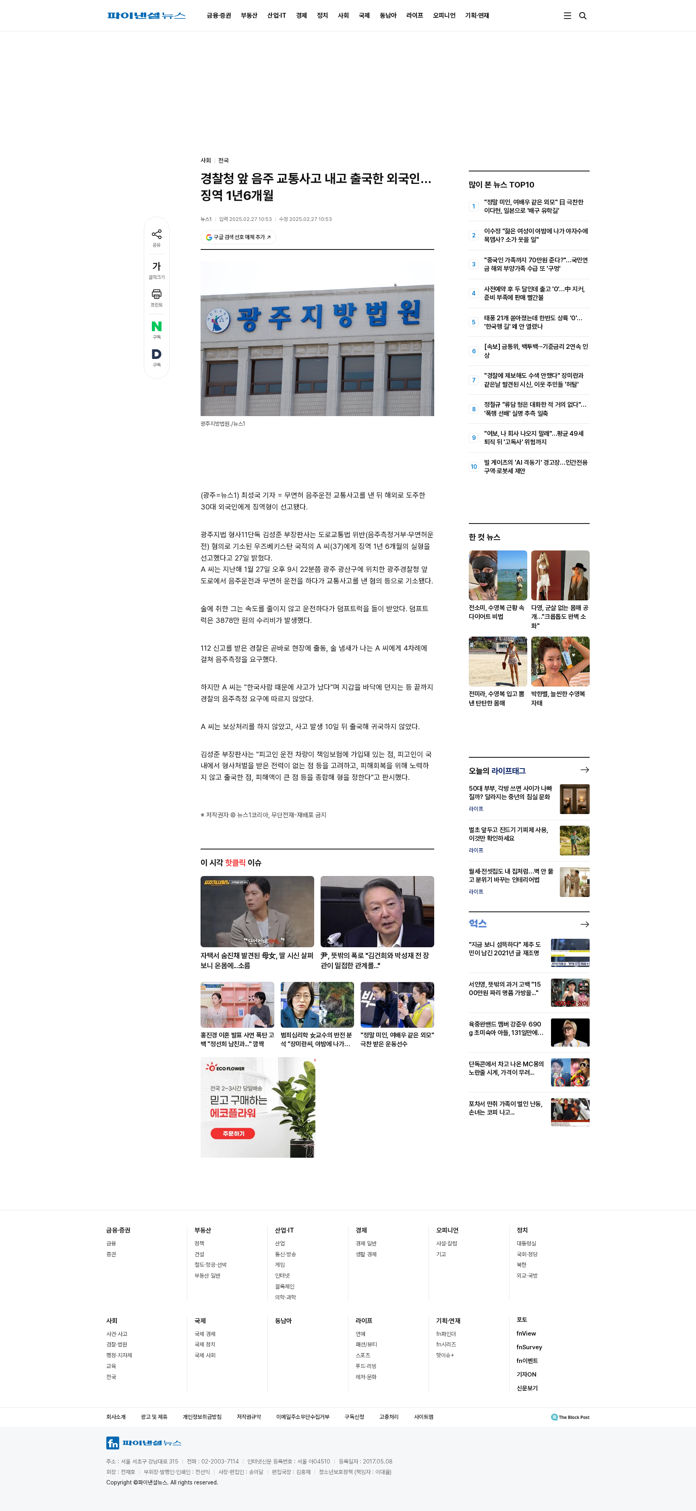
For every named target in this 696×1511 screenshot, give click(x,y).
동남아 (388, 15)
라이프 (414, 15)
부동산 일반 (207, 1275)
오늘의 (497, 771)
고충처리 (389, 1417)
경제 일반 (366, 1243)
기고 (441, 1254)
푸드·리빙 (366, 1366)
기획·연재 (477, 15)
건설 (199, 1254)
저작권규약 (249, 1417)
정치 (322, 15)
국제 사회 (205, 1355)
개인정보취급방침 (202, 1417)
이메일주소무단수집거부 (302, 1417)
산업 (280, 1243)
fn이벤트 (527, 1361)
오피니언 (444, 15)
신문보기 (527, 1388)
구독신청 (354, 1417)
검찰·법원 (116, 1344)
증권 (111, 1254)
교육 (111, 1366)
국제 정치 (205, 1344)
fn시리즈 (446, 1344)
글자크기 (157, 277)
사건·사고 (116, 1334)
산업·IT (276, 15)
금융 (111, 1243)
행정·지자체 (119, 1355)
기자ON (526, 1374)
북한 (521, 1265)
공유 (157, 245)
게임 (280, 1265)
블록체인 (284, 1286)
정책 (199, 1243)
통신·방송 (285, 1254)
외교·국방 (527, 1275)
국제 (364, 15)
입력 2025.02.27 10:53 (245, 219)
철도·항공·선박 (211, 1265)
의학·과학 (285, 1297)
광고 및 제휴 (154, 1417)
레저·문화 (366, 1377)
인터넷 (282, 1275)
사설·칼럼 (446, 1243)
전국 (223, 160)
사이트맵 (423, 1417)
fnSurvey (529, 1347)
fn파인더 (446, 1334)
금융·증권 (219, 15)
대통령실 (526, 1243)
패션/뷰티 (366, 1344)
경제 (301, 15)
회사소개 (116, 1417)
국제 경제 (205, 1334)
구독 (157, 337)
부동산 (249, 15)
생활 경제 (366, 1254)
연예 (360, 1334)
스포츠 (363, 1355)
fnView (526, 1333)
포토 (522, 1319)
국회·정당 (527, 1254)
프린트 (157, 305)
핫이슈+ (445, 1355)
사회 (343, 15)
